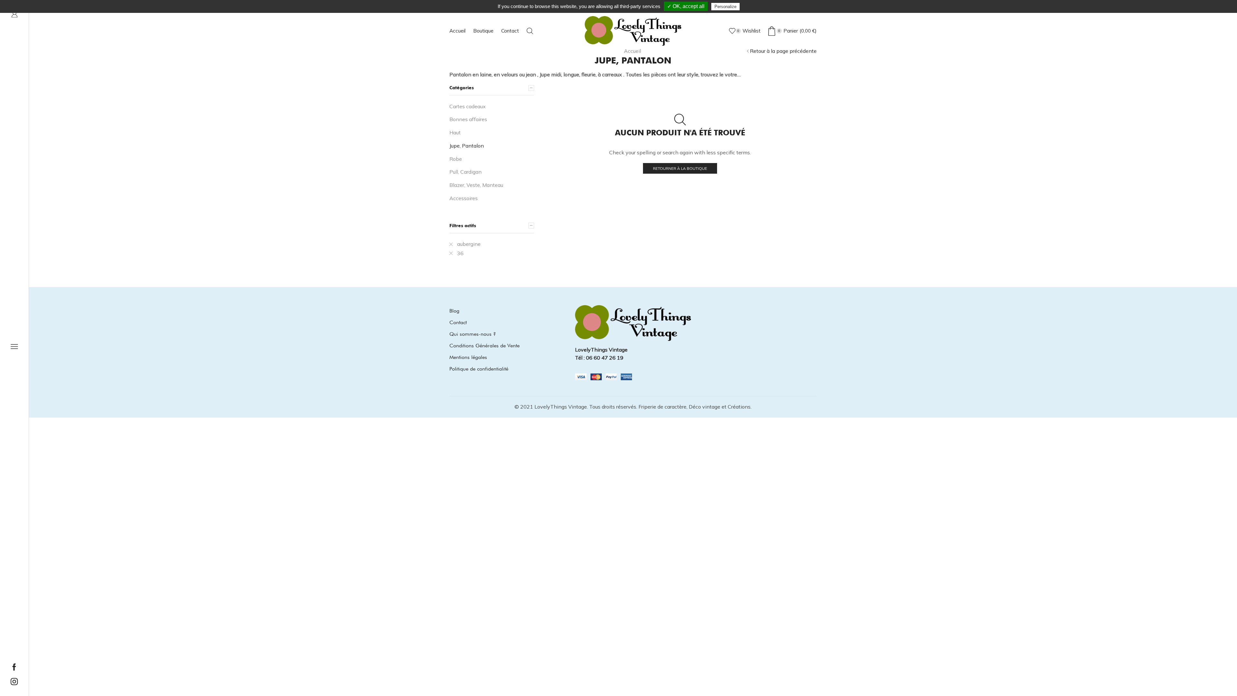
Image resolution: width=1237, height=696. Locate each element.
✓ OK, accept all (686, 6)
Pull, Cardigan (465, 172)
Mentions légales (468, 357)
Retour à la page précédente (783, 51)
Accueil (457, 31)
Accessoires (463, 198)
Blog (454, 311)
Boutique (483, 31)
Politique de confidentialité (478, 369)
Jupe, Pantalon (466, 145)
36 (460, 253)
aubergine (469, 244)
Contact (510, 31)
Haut (455, 132)
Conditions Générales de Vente (484, 346)
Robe (455, 159)
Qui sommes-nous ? (472, 334)
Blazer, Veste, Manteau (476, 185)
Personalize (725, 6)
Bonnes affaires (468, 119)
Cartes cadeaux (467, 106)
